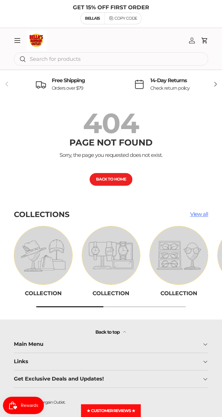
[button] (204, 40)
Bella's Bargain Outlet (45, 402)
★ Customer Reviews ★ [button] (111, 410)
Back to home (111, 179)
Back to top (108, 332)
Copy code (125, 18)
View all (199, 214)
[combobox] (111, 59)
